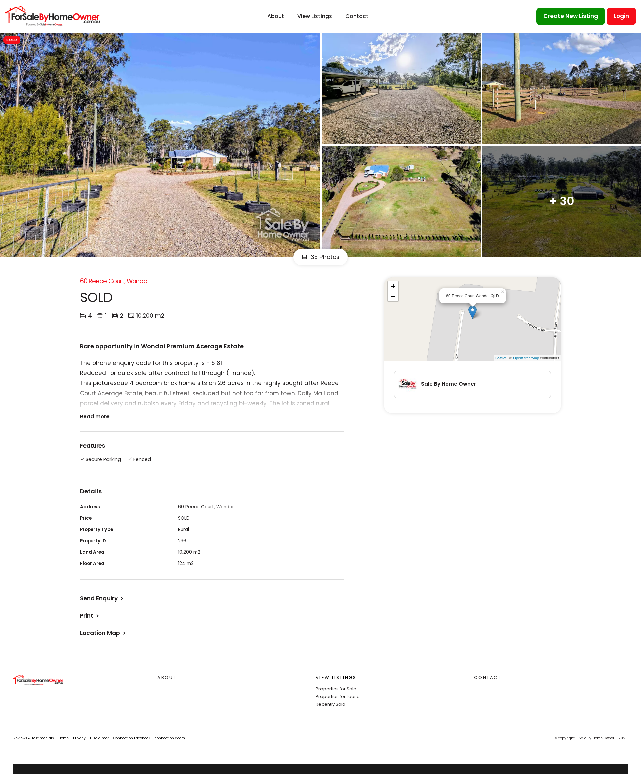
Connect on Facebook (131, 738)
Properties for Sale (336, 689)
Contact (356, 16)
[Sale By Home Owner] (52, 16)
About (275, 16)
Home (63, 738)
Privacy (79, 738)
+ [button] (393, 286)
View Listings (314, 16)
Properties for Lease (338, 696)
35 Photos (324, 257)
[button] (90, 615)
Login (621, 16)
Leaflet (500, 357)
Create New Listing (570, 16)
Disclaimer (99, 738)
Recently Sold (330, 704)
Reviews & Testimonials (33, 738)
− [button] (393, 296)
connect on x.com (170, 738)
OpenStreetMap (526, 357)
